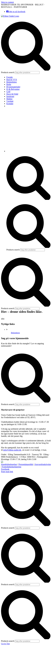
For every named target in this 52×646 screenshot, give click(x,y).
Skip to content (7, 2)
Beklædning (15, 333)
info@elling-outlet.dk (12, 450)
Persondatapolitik (26, 464)
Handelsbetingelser (9, 464)
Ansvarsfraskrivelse (42, 464)
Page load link (7, 471)
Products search (8, 72)
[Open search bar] (28, 199)
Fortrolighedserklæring (11, 467)
